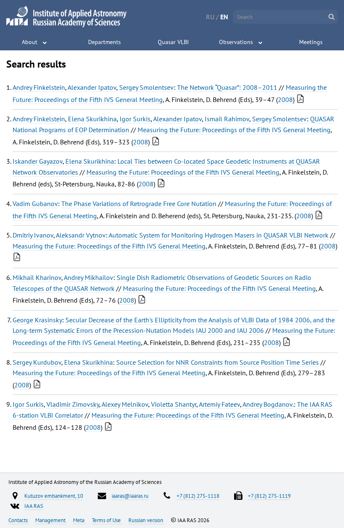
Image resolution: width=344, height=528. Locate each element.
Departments (104, 42)
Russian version (146, 520)
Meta (79, 520)
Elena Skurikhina (92, 119)
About (29, 42)
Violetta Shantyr (173, 404)
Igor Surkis (135, 119)
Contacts (18, 520)
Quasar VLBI (173, 42)
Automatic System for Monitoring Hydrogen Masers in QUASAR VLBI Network (218, 235)
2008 (285, 99)
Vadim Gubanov (35, 203)
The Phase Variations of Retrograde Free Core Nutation (138, 203)
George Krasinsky (37, 320)
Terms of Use (107, 520)
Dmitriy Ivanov (33, 235)
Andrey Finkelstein (39, 87)
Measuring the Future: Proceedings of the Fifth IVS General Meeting (234, 129)
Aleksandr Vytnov (81, 235)
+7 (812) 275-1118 (198, 495)
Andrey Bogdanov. (268, 404)
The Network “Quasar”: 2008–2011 (227, 87)
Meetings (311, 42)
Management (51, 520)
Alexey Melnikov (125, 404)
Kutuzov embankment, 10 (53, 495)
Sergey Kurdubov (37, 362)
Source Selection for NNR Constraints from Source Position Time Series (217, 362)
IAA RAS (33, 506)
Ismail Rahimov (227, 119)
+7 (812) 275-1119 (269, 495)
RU (210, 17)
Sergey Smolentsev (146, 87)
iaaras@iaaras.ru (130, 495)
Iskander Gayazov (38, 161)
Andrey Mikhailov (88, 277)
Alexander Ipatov (92, 87)
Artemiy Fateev (219, 404)
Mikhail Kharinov (37, 277)
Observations (236, 42)
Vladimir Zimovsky (73, 404)
